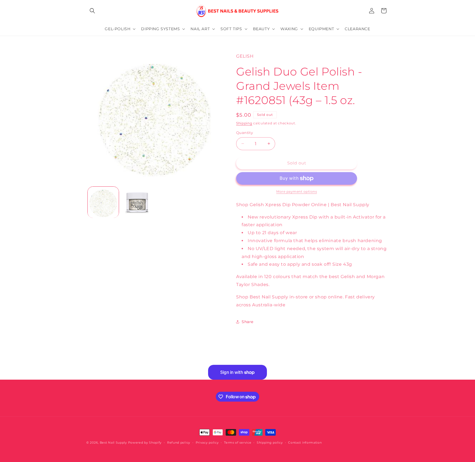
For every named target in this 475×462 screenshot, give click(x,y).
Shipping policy (270, 442)
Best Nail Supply (113, 442)
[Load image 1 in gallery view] (103, 202)
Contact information (305, 442)
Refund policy (178, 442)
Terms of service (237, 442)
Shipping (244, 123)
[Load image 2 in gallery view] (137, 202)
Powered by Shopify (145, 442)
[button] (92, 11)
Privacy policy (207, 442)
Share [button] (247, 321)
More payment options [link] (296, 191)
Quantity (244, 132)
